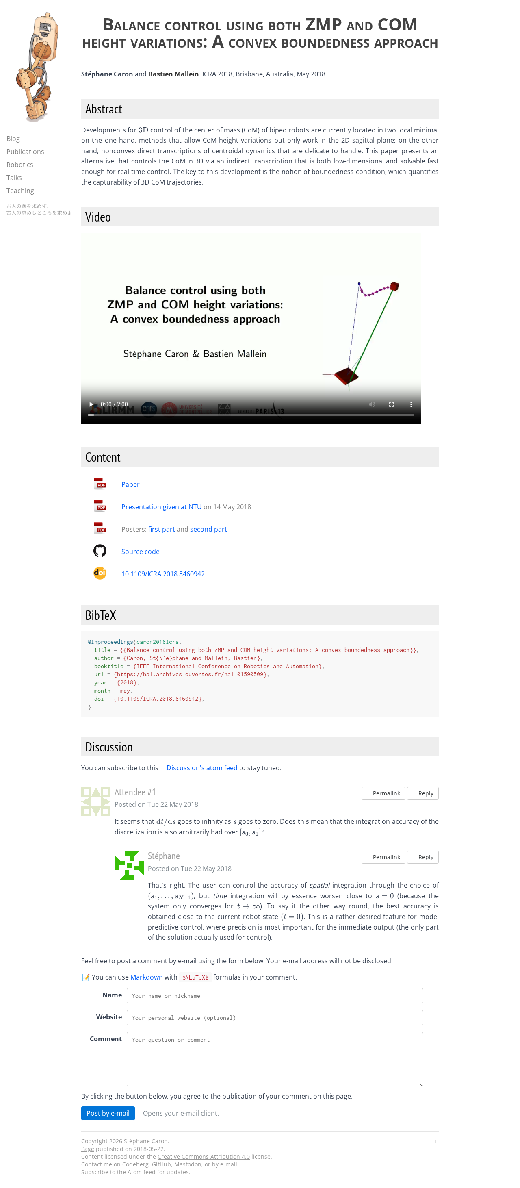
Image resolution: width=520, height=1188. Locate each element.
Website (109, 1016)
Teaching (20, 190)
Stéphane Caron (146, 1141)
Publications (25, 151)
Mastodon (188, 1164)
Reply (425, 793)
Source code (140, 551)
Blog (13, 138)
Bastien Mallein (173, 73)
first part (161, 529)
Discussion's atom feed (202, 767)
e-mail (228, 1164)
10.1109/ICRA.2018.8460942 (163, 573)
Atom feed (142, 1172)
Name (112, 994)
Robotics (19, 164)
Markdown (146, 977)
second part (208, 529)
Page (87, 1149)
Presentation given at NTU (161, 506)
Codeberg (135, 1164)
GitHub (161, 1164)
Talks (14, 177)
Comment (106, 1038)
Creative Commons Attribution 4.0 (204, 1156)
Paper (130, 484)
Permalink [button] (385, 793)
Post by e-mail (108, 1113)
